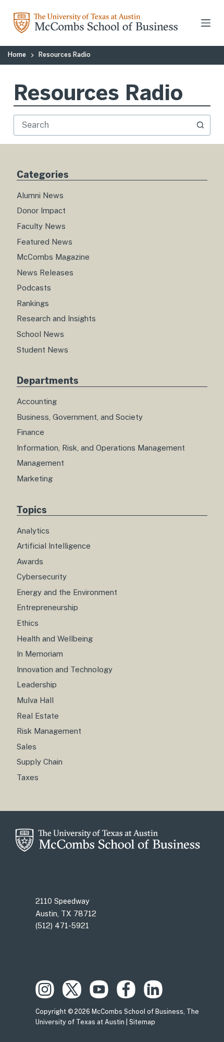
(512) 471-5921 (62, 926)
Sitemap (142, 1022)
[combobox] (102, 125)
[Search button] (200, 125)
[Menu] (205, 23)
